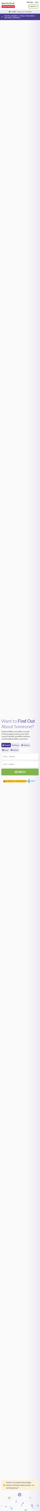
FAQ (36, 2)
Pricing (30, 2)
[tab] (6, 745)
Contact (33, 6)
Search (20, 772)
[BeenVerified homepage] (8, 3)
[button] (32, 781)
